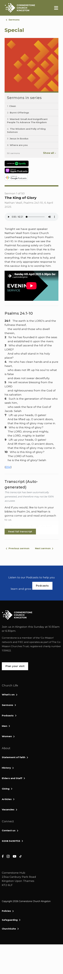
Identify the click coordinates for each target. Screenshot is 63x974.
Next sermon (43, 548)
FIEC (20, 642)
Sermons (14, 19)
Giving (5, 788)
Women (7, 736)
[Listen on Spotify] (31, 163)
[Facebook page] (3, 856)
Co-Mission (47, 637)
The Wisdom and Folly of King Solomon (26, 131)
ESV (8, 467)
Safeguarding (10, 920)
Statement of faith (13, 757)
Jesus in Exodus (17, 138)
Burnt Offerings (18, 112)
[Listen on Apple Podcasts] (31, 170)
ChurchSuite (9, 929)
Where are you (17, 145)
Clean (11, 106)
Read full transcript (20, 531)
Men (4, 726)
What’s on (8, 694)
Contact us (8, 830)
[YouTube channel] (14, 856)
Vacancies (8, 809)
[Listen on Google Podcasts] (31, 177)
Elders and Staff (12, 778)
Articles (7, 799)
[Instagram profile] (8, 856)
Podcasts (8, 715)
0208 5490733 (11, 840)
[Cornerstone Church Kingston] (20, 8)
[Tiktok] (20, 856)
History (6, 767)
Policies (6, 911)
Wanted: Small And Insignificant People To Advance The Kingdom (27, 121)
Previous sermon (19, 548)
